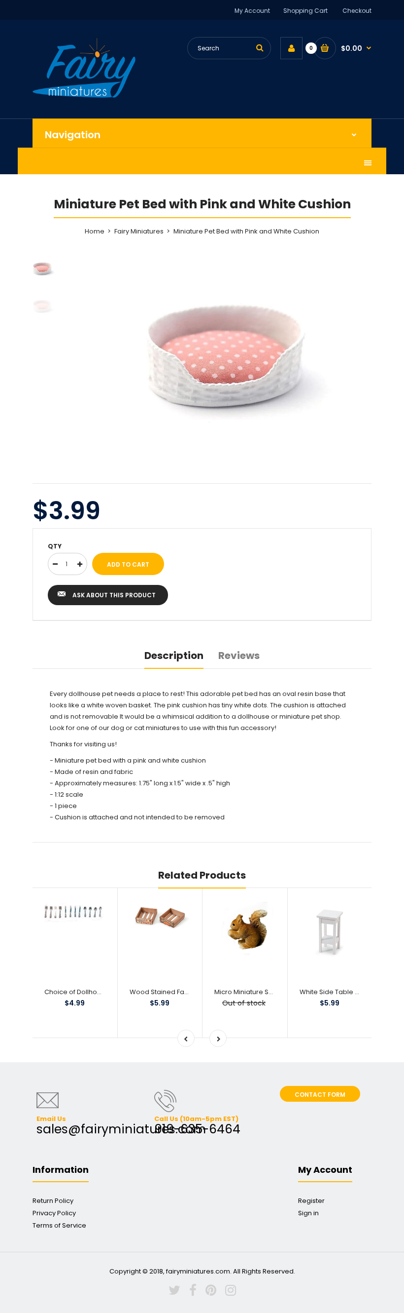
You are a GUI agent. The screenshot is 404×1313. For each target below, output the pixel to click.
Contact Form (320, 1094)
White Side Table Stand (336, 992)
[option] (226, 352)
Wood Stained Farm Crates (173, 992)
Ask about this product (114, 595)
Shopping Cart (305, 10)
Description (173, 655)
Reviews (239, 655)
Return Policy (53, 1200)
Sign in (308, 1213)
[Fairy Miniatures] (84, 95)
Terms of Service (59, 1225)
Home (94, 231)
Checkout (356, 10)
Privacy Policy (54, 1213)
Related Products (202, 875)
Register (311, 1200)
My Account (252, 10)
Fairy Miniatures (139, 231)
